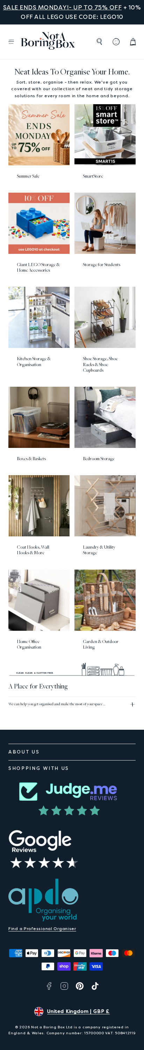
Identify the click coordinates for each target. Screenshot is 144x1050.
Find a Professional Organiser (42, 928)
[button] (11, 41)
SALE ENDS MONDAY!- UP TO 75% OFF (62, 7)
